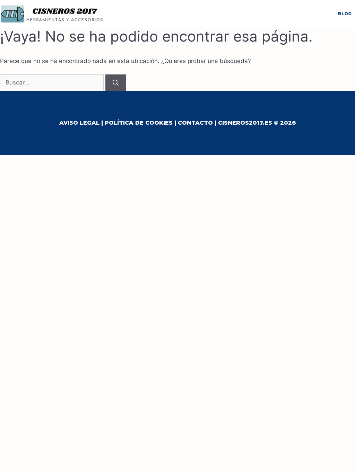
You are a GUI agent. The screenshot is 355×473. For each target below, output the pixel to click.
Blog (345, 13)
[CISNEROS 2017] (52, 13)
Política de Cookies (139, 122)
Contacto (195, 122)
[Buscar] (115, 82)
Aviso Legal (79, 122)
